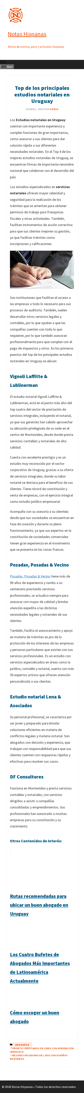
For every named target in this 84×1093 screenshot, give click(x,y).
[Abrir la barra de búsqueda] (3, 62)
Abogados (22, 1044)
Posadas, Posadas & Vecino (30, 576)
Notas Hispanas (27, 34)
